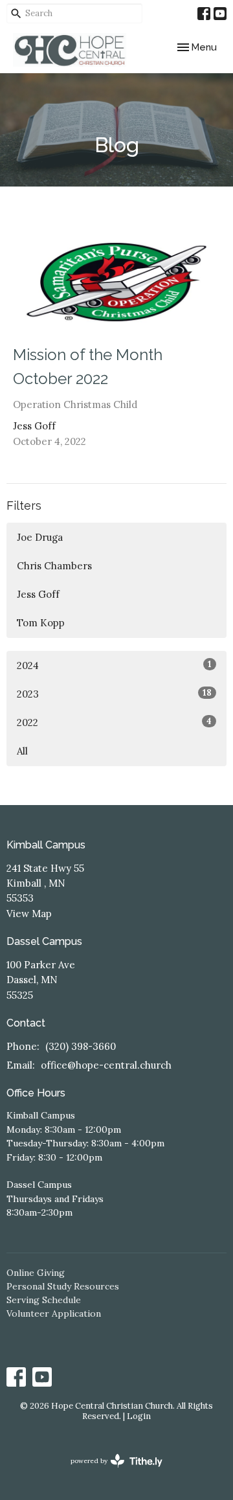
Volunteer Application (53, 1313)
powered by (110, 1472)
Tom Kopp (41, 623)
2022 (114, 722)
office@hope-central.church (106, 1065)
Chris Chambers (54, 566)
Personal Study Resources (62, 1286)
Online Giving (35, 1272)
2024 (114, 665)
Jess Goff (38, 594)
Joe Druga (40, 537)
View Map (29, 913)
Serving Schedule (43, 1300)
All (22, 751)
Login (139, 1416)
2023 (114, 693)
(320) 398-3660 (80, 1046)
